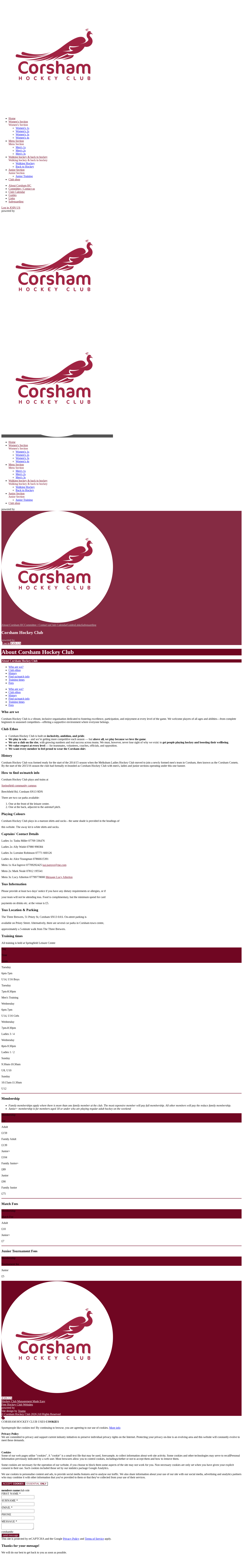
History (13, 673)
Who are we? (16, 666)
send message (10, 1535)
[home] (57, 436)
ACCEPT (13, 1483)
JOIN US (15, 207)
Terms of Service (94, 1538)
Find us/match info (19, 676)
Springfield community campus (18, 785)
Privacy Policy (71, 1538)
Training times (17, 679)
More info (114, 1427)
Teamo (22, 1410)
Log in (5, 207)
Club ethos (15, 670)
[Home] (57, 112)
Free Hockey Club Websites (17, 1404)
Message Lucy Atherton (59, 877)
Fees (11, 682)
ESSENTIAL (36, 1483)
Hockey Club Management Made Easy (23, 1401)
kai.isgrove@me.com (54, 864)
